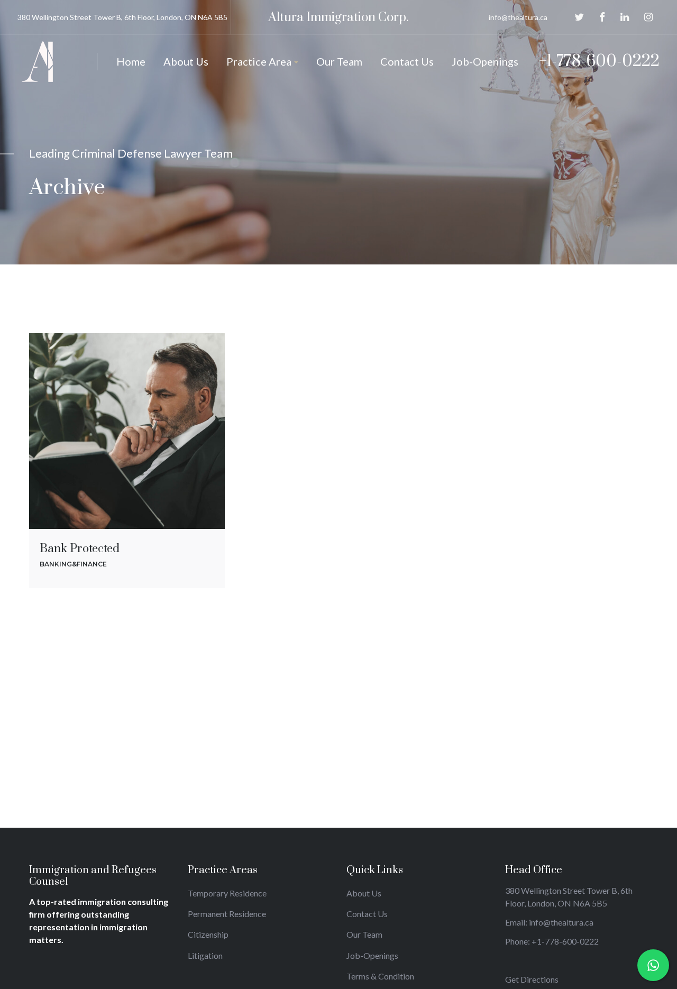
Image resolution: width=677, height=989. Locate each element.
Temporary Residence (227, 893)
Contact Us (367, 914)
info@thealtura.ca (518, 17)
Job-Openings (372, 955)
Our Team (364, 934)
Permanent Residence (227, 914)
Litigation (205, 955)
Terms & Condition (380, 976)
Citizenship (208, 934)
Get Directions (532, 979)
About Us (363, 893)
